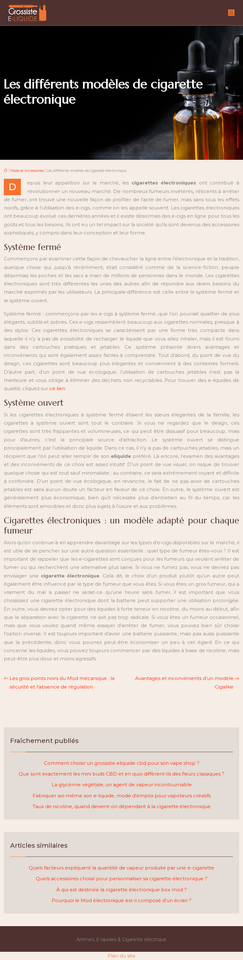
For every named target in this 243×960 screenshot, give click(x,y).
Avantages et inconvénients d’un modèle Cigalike (184, 682)
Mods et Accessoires (26, 170)
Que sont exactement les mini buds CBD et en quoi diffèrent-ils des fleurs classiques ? (121, 774)
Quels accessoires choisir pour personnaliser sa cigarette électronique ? (121, 879)
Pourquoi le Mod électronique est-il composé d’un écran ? (121, 900)
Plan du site (121, 956)
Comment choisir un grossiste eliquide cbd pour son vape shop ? (121, 763)
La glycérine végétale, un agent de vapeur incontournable (122, 785)
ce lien (57, 388)
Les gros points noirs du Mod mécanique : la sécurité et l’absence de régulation (62, 682)
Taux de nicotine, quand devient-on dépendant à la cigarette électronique (122, 806)
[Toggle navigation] (231, 12)
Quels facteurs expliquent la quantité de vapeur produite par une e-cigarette (121, 868)
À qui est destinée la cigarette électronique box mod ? (121, 890)
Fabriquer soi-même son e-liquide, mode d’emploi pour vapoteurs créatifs (122, 796)
